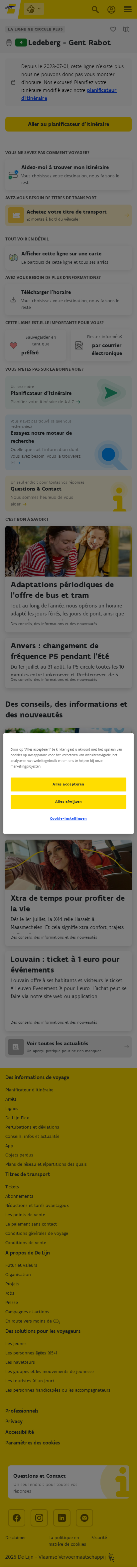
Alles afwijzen (68, 801)
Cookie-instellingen (68, 818)
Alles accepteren (68, 784)
